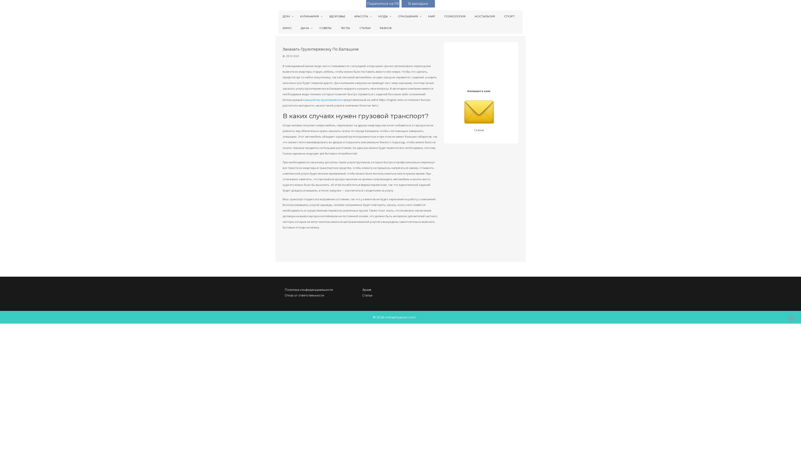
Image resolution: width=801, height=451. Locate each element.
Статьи (479, 130)
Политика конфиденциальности (309, 290)
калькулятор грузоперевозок (323, 100)
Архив (366, 290)
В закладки (418, 4)
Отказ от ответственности (304, 295)
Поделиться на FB (383, 4)
